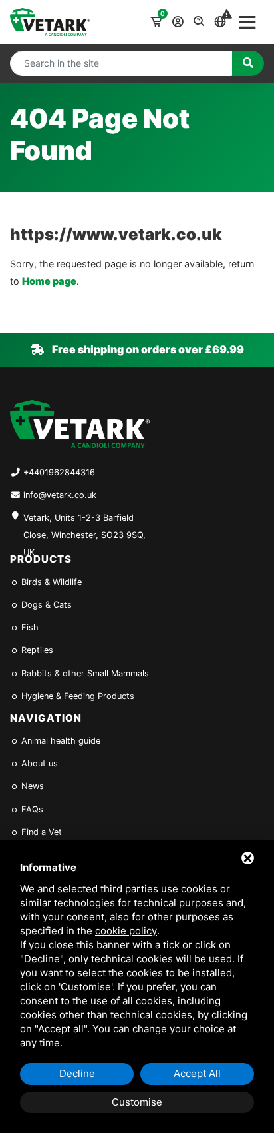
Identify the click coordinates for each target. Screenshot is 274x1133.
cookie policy (126, 930)
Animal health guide (59, 741)
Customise (137, 1102)
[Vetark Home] (50, 21)
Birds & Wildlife (50, 582)
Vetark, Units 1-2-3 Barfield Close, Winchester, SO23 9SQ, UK (84, 528)
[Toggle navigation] (247, 22)
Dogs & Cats (45, 605)
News (31, 786)
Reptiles (36, 650)
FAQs (31, 809)
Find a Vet (40, 832)
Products (41, 559)
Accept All (197, 1073)
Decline (77, 1073)
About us (38, 763)
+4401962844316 (59, 472)
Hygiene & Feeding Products (76, 696)
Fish (29, 627)
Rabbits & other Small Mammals (84, 673)
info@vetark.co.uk (59, 495)
